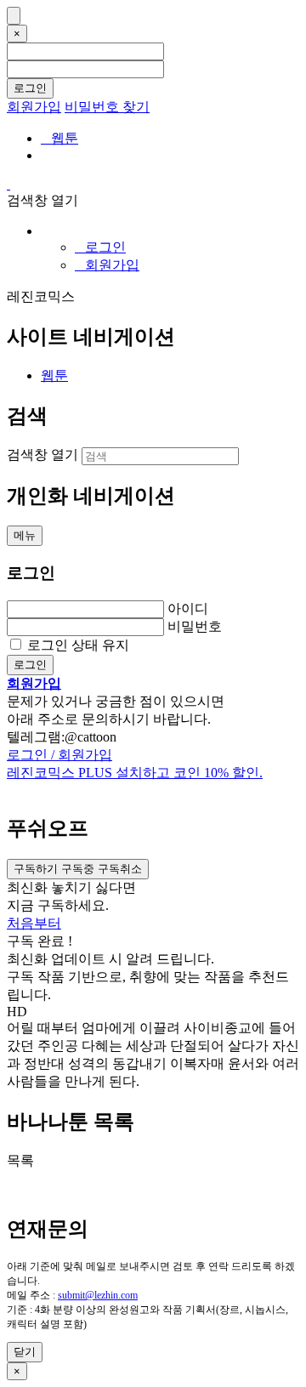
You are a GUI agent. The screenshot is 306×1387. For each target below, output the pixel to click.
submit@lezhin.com (98, 1295)
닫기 (25, 1351)
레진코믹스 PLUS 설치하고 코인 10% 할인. (135, 772)
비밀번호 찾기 (107, 106)
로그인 (30, 88)
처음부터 (34, 923)
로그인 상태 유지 (78, 645)
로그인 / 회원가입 (59, 755)
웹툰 (59, 138)
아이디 (187, 608)
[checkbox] (78, 869)
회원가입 (34, 106)
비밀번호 (194, 626)
